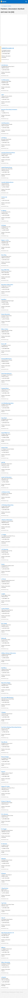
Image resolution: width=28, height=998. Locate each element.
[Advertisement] (14, 29)
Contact (17, 992)
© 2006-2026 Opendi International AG (8, 992)
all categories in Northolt (6, 6)
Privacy (21, 992)
